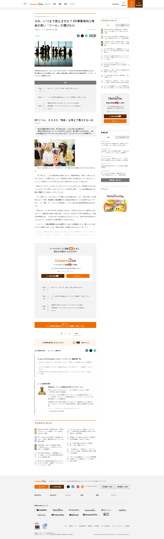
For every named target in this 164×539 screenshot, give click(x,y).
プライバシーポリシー (117, 526)
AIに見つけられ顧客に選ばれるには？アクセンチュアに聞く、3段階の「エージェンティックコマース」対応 (51, 463)
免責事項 (90, 526)
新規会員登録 (53, 276)
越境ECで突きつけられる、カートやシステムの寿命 (63, 103)
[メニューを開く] (25, 4)
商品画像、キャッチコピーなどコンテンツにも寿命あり (64, 106)
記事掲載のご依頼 (122, 487)
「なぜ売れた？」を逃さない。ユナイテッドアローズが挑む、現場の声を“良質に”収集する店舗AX (83, 451)
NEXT (76, 333)
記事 (54, 4)
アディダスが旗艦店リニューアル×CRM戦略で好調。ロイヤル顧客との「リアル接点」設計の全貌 (83, 459)
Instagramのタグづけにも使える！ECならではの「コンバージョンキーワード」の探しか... (66, 372)
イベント (72, 4)
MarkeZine (38, 495)
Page (40, 97)
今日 (108, 25)
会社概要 (96, 526)
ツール (37, 36)
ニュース (47, 4)
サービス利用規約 (105, 526)
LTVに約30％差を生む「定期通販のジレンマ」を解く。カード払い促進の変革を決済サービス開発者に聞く (50, 455)
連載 (60, 4)
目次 (65, 82)
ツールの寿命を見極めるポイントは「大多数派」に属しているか (67, 97)
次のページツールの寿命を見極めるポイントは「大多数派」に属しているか (65, 325)
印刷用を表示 (41, 350)
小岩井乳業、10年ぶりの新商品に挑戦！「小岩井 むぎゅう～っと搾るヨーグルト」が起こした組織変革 (50, 447)
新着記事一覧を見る (115, 180)
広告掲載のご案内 (107, 487)
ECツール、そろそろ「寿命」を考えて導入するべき (63, 88)
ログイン (79, 276)
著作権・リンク (73, 526)
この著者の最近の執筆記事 (56, 411)
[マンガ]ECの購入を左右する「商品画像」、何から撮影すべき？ (81, 444)
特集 (65, 4)
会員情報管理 (82, 526)
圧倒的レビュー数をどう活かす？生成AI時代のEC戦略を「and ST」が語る (82, 438)
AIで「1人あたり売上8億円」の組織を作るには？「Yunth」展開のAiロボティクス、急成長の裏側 (50, 439)
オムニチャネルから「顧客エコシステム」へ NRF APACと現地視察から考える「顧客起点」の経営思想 (82, 431)
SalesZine (53, 495)
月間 (122, 25)
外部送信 (127, 526)
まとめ (50, 108)
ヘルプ (65, 526)
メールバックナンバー (66, 271)
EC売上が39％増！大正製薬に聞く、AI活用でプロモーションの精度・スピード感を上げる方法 (50, 431)
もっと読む (40, 374)
